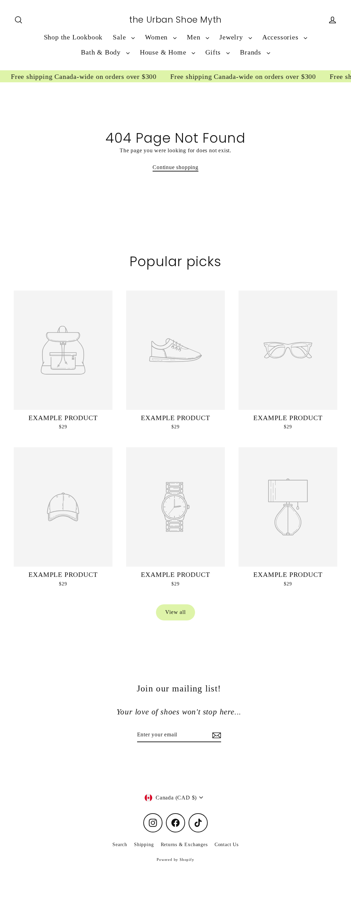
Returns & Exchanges (184, 844)
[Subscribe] (215, 735)
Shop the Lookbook (73, 37)
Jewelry (232, 37)
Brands (251, 52)
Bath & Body (102, 52)
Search (119, 844)
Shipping (144, 844)
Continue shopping (175, 167)
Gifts (214, 52)
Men (194, 37)
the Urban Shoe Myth (175, 20)
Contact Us (227, 844)
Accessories (281, 37)
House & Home (164, 52)
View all (175, 612)
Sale (120, 37)
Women (157, 37)
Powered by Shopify (175, 859)
